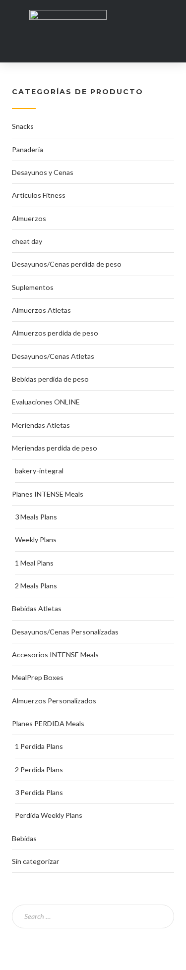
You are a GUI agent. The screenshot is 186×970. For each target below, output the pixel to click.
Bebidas (24, 838)
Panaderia (27, 149)
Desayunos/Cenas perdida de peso (67, 264)
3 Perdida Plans (39, 792)
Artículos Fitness (38, 195)
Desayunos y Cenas (42, 172)
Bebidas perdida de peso (50, 379)
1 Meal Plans (34, 563)
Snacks (23, 126)
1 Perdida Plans (39, 746)
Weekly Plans (36, 539)
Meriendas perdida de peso (54, 448)
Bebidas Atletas (37, 608)
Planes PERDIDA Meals (48, 723)
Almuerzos (29, 218)
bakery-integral (39, 470)
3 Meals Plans (36, 517)
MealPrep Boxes (37, 677)
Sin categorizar (36, 861)
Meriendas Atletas (41, 425)
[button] (166, 26)
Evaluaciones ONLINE (46, 402)
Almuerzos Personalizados (54, 700)
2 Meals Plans (36, 585)
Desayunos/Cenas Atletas (53, 356)
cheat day (27, 241)
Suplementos (33, 287)
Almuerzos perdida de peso (55, 333)
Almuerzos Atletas (41, 310)
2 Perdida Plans (39, 769)
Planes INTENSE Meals (47, 494)
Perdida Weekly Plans (48, 815)
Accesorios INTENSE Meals (55, 654)
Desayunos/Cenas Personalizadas (65, 632)
